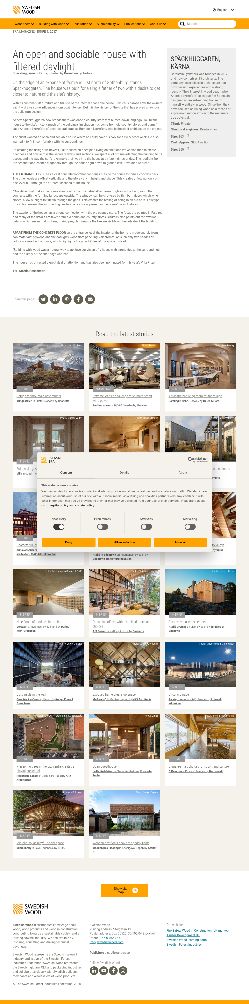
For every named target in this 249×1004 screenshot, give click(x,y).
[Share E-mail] (90, 299)
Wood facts (23, 24)
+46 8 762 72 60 (111, 938)
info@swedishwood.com (107, 942)
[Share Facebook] (78, 299)
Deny (68, 542)
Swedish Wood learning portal (187, 940)
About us (156, 24)
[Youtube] (103, 970)
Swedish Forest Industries (184, 944)
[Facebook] (113, 970)
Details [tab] (124, 472)
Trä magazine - (35, 31)
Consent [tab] (66, 472)
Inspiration (81, 24)
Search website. (182, 24)
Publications (133, 24)
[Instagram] (123, 970)
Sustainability (107, 24)
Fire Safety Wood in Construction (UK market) (198, 930)
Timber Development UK (183, 935)
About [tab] (183, 472)
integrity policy (57, 505)
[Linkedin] (94, 970)
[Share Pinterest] (67, 299)
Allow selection (124, 542)
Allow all (180, 542)
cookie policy (84, 505)
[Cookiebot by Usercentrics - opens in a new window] (191, 460)
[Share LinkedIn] (55, 299)
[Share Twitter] (43, 299)
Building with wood (52, 24)
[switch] (102, 527)
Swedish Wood (26, 10)
